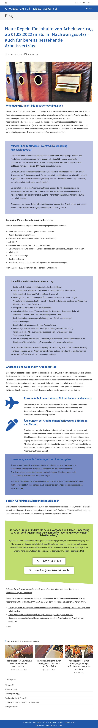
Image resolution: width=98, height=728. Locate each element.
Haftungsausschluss (56, 722)
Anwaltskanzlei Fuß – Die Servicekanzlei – (32, 9)
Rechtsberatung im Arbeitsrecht (19, 593)
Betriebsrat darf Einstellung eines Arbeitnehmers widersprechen (19, 663)
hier (31, 602)
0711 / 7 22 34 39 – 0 (84, 2)
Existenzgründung (11, 694)
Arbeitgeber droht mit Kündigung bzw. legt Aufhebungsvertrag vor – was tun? (40, 615)
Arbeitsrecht (33, 54)
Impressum (27, 722)
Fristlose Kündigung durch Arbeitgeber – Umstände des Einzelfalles (49, 663)
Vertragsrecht (10, 707)
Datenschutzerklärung (40, 722)
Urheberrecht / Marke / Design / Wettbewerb (21, 702)
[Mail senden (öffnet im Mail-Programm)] (6, 2)
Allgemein (8, 685)
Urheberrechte (70, 722)
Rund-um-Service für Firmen (15, 698)
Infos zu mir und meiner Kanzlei (43, 589)
